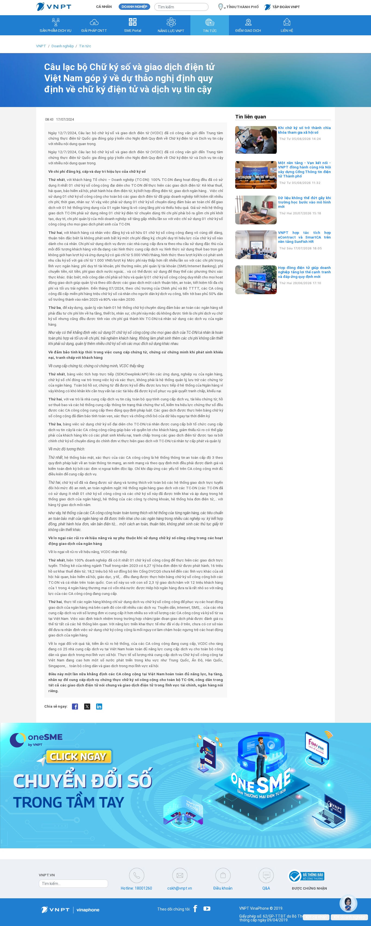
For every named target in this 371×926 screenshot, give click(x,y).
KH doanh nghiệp (349, 917)
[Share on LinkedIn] (99, 706)
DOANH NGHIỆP (134, 7)
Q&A (266, 888)
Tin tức (85, 46)
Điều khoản (222, 888)
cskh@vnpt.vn (179, 888)
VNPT (41, 46)
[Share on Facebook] (75, 706)
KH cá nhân (316, 917)
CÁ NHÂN (104, 7)
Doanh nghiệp (63, 46)
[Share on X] (87, 706)
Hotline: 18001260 (136, 888)
